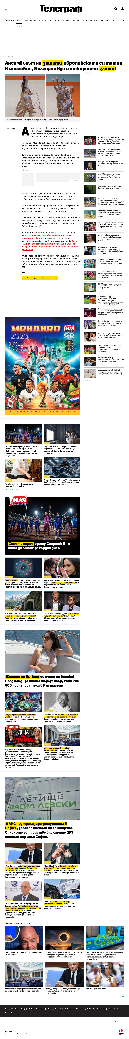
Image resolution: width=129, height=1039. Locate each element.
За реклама (13, 1021)
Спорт (19, 20)
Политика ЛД (112, 1021)
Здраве (45, 20)
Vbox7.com (15, 1009)
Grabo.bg (112, 1009)
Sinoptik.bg (9, 1013)
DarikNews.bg (41, 1009)
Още (120, 20)
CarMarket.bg (69, 1009)
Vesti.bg (31, 1009)
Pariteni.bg (59, 1009)
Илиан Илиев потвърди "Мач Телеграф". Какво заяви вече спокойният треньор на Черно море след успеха (62, 482)
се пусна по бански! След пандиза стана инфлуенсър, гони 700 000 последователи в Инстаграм (42, 681)
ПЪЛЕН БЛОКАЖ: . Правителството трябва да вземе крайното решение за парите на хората (61, 870)
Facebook (43, 1021)
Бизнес (61, 20)
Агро (68, 20)
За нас (6, 1021)
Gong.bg (24, 1009)
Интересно (111, 20)
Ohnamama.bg (102, 1009)
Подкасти (76, 20)
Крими (53, 20)
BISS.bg (79, 1009)
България (27, 20)
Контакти (36, 1021)
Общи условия (27, 1033)
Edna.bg (119, 1009)
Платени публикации (25, 1021)
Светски (100, 20)
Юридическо (89, 20)
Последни (9, 20)
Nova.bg (50, 1009)
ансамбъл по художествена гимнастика (39, 278)
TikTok (50, 1021)
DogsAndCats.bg (89, 1009)
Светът (37, 20)
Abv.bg (7, 1009)
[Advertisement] (42, 298)
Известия (121, 1021)
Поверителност (102, 1021)
